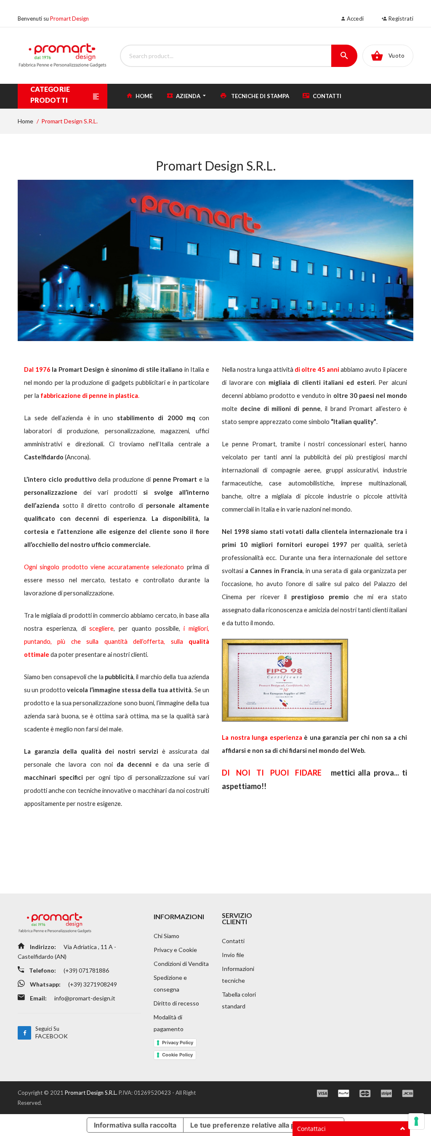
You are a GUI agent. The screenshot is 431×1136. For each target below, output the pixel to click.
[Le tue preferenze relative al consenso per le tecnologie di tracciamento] (416, 1121)
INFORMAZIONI (179, 916)
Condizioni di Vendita (181, 963)
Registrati (400, 18)
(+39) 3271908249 (92, 984)
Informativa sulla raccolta (135, 1125)
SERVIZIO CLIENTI (237, 918)
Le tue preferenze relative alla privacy (252, 1125)
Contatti (326, 96)
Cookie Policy (177, 1055)
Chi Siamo (166, 935)
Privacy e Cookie (175, 949)
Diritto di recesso (176, 1003)
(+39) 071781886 (85, 970)
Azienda (188, 96)
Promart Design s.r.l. (92, 1092)
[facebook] (24, 1033)
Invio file (233, 954)
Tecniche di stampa (259, 96)
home (143, 96)
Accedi (354, 18)
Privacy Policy (177, 1042)
